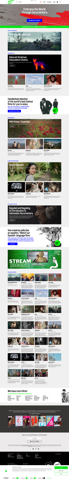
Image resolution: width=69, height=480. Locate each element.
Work (44, 400)
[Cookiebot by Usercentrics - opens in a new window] (6, 478)
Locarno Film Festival (29, 396)
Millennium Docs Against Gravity (26, 427)
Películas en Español (28, 398)
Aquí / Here (12, 243)
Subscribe (37, 455)
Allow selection (61, 470)
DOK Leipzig (18, 396)
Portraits (35, 396)
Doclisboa (9, 400)
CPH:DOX (9, 397)
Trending (44, 396)
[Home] (11, 2)
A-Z (26, 455)
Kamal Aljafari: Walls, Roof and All (12, 23)
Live (41, 1)
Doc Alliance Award (11, 398)
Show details (49, 478)
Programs (49, 1)
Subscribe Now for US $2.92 (14, 111)
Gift (35, 456)
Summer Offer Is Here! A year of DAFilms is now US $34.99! (34, 26)
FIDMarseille (40, 426)
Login (54, 1)
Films (44, 1)
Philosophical (27, 400)
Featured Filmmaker (13, 161)
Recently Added (12, 272)
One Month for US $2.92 (34, 20)
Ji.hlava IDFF (48, 426)
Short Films (36, 400)
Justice (17, 400)
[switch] (27, 478)
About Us (9, 455)
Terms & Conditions (11, 456)
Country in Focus (12, 204)
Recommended (36, 398)
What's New (19, 456)
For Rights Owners (38, 457)
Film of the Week (12, 30)
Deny (61, 473)
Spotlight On (11, 53)
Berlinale (9, 396)
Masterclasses (27, 397)
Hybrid (17, 398)
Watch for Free (45, 398)
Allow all (61, 467)
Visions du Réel (45, 397)
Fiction (17, 397)
